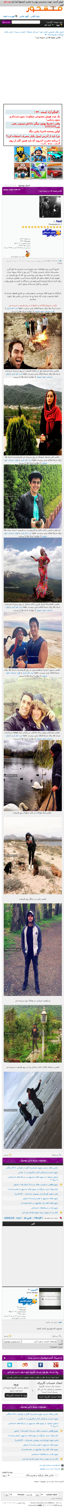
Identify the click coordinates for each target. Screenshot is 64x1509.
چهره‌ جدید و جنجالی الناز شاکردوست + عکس (38, 1172)
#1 (61, 261)
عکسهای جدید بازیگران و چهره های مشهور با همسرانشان (33, 1189)
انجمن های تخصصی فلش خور (52, 32)
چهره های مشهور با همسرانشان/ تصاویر (40, 1198)
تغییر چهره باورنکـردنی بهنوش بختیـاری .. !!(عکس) (36, 1193)
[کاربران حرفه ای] (27, 256)
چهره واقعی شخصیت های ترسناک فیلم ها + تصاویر (36, 1184)
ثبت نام (48, 25)
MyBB (40, 1505)
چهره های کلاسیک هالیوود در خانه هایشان (39, 1203)
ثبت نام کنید (12, 308)
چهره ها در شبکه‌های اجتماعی (44, 1207)
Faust (60, 263)
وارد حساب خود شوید (44, 311)
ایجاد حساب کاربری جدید (50, 1396)
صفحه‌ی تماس (56, 1498)
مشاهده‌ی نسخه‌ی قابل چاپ (49, 1465)
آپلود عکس (24, 16)
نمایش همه (34, 1358)
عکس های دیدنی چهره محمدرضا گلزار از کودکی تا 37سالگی (32, 1167)
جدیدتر (54, 1346)
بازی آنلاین (35, 16)
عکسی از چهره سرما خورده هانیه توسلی (40, 1212)
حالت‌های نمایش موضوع (12, 189)
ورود (57, 25)
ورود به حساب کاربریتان (16, 1395)
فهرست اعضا (8, 16)
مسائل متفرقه (32, 32)
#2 (61, 1322)
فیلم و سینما (20, 32)
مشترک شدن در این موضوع (50, 1469)
